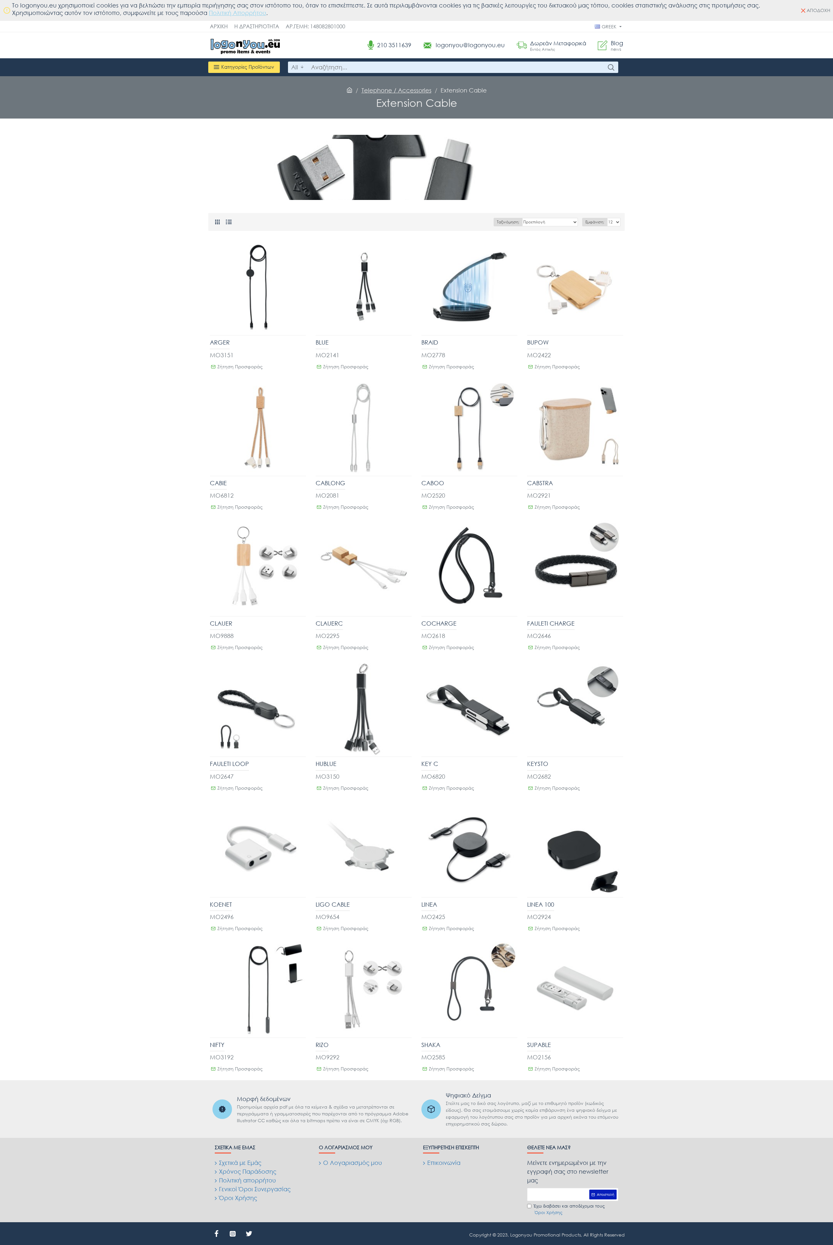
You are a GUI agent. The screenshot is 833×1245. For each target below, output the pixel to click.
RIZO (322, 1044)
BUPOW (538, 342)
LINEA (429, 904)
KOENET (221, 904)
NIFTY (217, 1044)
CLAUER (221, 623)
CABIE (218, 483)
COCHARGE (439, 623)
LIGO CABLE (333, 904)
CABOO (432, 483)
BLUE (322, 342)
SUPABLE (539, 1044)
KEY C (429, 763)
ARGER (220, 342)
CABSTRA (540, 483)
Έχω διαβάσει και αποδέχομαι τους (569, 1209)
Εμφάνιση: (594, 222)
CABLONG (330, 483)
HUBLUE (326, 763)
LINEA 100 (540, 904)
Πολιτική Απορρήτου (237, 12)
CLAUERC (329, 623)
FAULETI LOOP (229, 763)
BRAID (429, 342)
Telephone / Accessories (396, 90)
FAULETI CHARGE (551, 623)
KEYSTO (537, 763)
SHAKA (430, 1044)
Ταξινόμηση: (508, 222)
